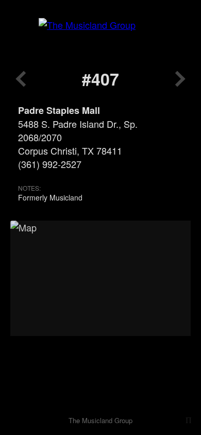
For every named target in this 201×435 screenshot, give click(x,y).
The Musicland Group (100, 420)
